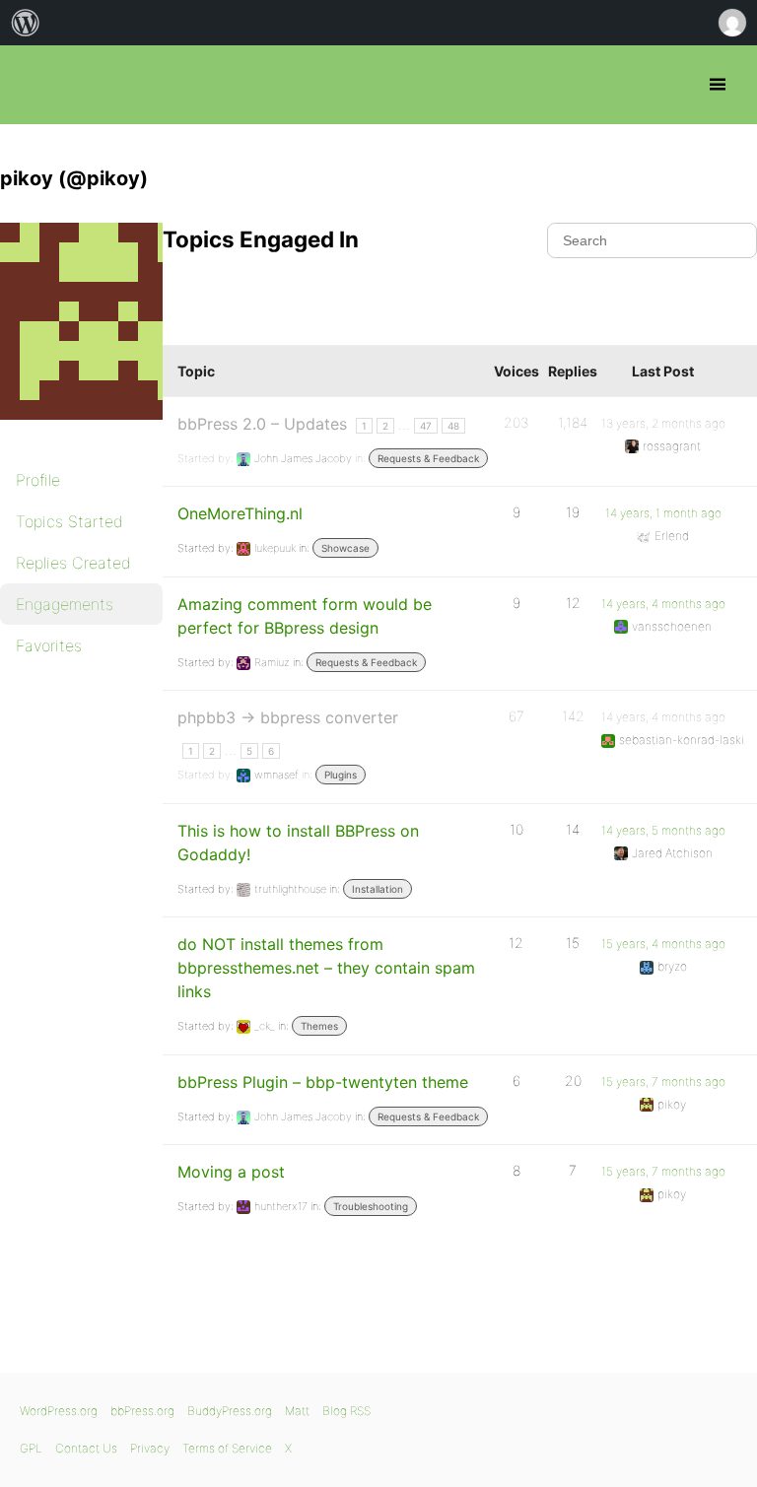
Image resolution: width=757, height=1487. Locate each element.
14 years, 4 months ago (663, 603)
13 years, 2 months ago (663, 423)
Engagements (64, 604)
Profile (38, 480)
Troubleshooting (370, 1206)
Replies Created (73, 563)
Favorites (49, 645)
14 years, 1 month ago (663, 513)
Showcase (345, 548)
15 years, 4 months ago (663, 943)
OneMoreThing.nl (240, 513)
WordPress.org (59, 1410)
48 (453, 426)
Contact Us (86, 1448)
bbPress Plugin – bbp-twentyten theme (322, 1082)
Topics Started (69, 521)
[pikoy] (98, 433)
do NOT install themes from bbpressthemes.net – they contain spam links (326, 967)
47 (426, 426)
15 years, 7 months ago (663, 1081)
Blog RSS (346, 1410)
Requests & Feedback (428, 458)
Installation (377, 889)
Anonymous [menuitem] (731, 22)
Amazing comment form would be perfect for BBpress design (304, 616)
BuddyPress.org (229, 1410)
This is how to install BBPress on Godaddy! (298, 842)
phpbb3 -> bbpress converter (287, 717)
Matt (297, 1410)
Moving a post (231, 1172)
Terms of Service (227, 1448)
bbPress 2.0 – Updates (262, 424)
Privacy (150, 1448)
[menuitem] (25, 22)
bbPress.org (32, 84)
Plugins (340, 774)
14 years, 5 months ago (663, 830)
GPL (31, 1448)
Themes (319, 1026)
